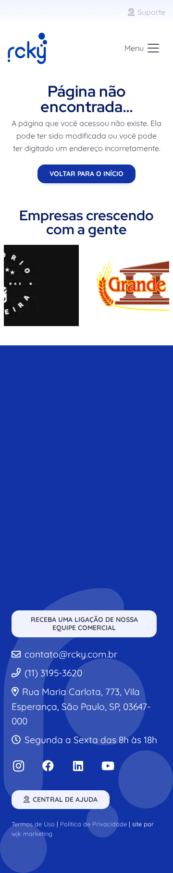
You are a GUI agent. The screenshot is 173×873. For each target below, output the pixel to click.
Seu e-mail (40, 482)
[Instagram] (18, 765)
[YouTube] (107, 765)
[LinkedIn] (77, 765)
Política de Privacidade (93, 824)
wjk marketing (32, 833)
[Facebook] (48, 765)
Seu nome (39, 442)
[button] (141, 48)
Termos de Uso (33, 824)
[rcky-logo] (27, 48)
